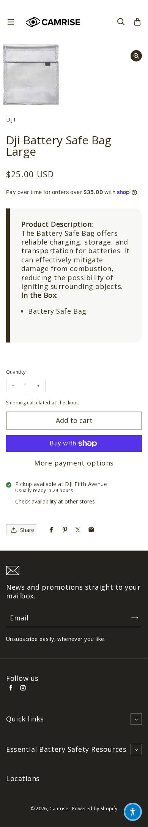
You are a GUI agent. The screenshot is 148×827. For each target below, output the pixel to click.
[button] (133, 812)
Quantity (15, 372)
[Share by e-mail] (91, 530)
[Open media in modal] (136, 56)
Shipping (16, 402)
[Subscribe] (134, 617)
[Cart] (137, 22)
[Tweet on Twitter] (78, 530)
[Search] (120, 22)
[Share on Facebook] (51, 530)
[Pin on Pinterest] (64, 530)
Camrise (58, 808)
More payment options (74, 463)
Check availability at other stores (55, 501)
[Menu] (10, 22)
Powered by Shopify (94, 808)
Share (27, 529)
